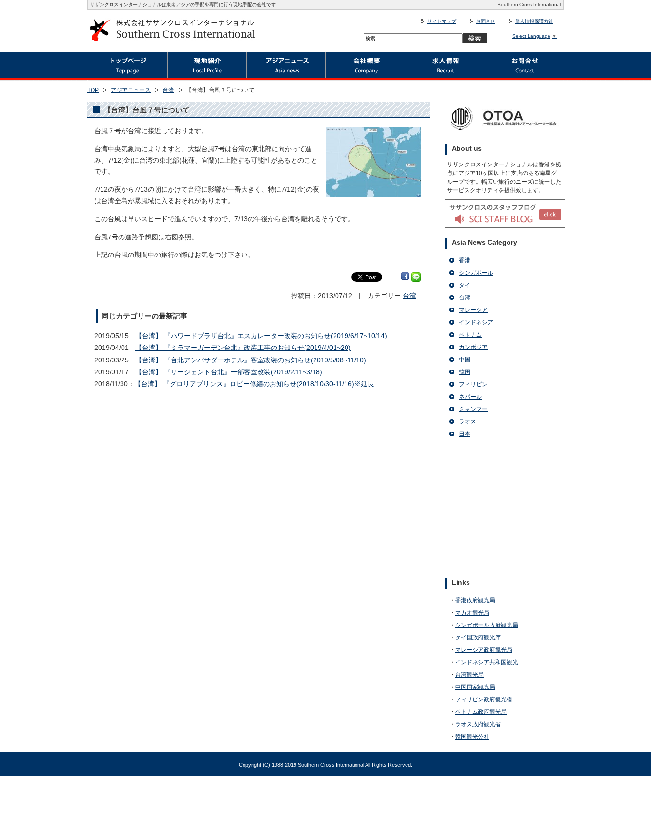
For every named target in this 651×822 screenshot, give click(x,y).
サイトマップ (441, 21)
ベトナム (470, 334)
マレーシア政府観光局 (483, 650)
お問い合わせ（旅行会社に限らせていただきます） (524, 66)
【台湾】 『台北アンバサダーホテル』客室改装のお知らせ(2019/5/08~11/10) (250, 360)
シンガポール (476, 272)
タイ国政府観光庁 (478, 637)
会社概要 (365, 66)
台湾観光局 (469, 674)
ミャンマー (473, 409)
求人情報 (444, 66)
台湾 (168, 90)
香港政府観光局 (475, 600)
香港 (464, 260)
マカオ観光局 (472, 612)
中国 (464, 359)
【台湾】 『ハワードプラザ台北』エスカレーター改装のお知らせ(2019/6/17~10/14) (261, 335)
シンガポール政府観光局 (486, 625)
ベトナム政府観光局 (481, 712)
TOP (93, 90)
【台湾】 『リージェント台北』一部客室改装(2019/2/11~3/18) (228, 372)
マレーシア (473, 310)
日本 (464, 434)
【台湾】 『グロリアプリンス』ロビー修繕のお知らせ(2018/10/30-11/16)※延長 (254, 384)
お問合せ (485, 21)
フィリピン (473, 384)
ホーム (127, 66)
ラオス (467, 421)
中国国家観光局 (475, 687)
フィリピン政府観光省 (483, 699)
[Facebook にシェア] (405, 277)
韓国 (464, 372)
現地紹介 (207, 66)
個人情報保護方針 (534, 21)
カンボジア (473, 347)
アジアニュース (286, 66)
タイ (464, 285)
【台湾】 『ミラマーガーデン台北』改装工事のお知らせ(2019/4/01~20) (243, 347)
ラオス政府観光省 (478, 724)
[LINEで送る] (416, 277)
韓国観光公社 (472, 736)
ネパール (470, 396)
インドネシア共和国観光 (486, 662)
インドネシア (476, 322)
